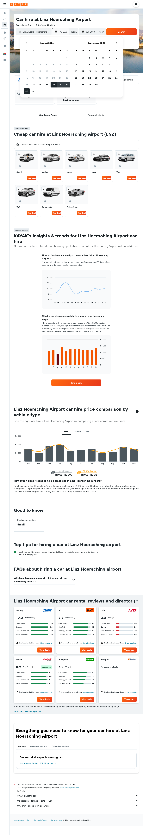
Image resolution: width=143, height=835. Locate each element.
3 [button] (33, 64)
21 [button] (60, 77)
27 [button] (53, 84)
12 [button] (47, 71)
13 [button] (54, 71)
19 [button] (47, 77)
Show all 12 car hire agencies (27, 711)
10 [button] (33, 71)
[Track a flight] (4, 38)
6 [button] (53, 64)
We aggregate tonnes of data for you (35, 800)
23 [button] (26, 84)
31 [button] (33, 91)
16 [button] (27, 77)
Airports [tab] (22, 746)
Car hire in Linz (56, 820)
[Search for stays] (4, 18)
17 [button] (33, 77)
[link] (76, 382)
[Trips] (4, 46)
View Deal (32, 178)
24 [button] (33, 84)
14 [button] (60, 71)
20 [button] (53, 77)
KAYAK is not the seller (27, 795)
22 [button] (67, 77)
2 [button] (26, 64)
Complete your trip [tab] (38, 746)
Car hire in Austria (40, 820)
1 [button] (66, 57)
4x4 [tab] (87, 431)
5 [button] (46, 64)
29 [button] (67, 84)
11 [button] (40, 71)
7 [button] (60, 64)
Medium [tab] (77, 431)
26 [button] (47, 84)
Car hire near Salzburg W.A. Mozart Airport (38, 763)
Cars (28, 820)
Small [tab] (66, 431)
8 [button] (67, 64)
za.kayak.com (19, 820)
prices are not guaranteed (69, 788)
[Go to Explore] (4, 32)
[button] (5, 4)
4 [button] (40, 64)
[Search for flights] (4, 13)
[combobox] (24, 25)
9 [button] (26, 71)
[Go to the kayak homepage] (19, 4)
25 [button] (40, 84)
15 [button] (67, 71)
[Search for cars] (4, 24)
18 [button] (40, 77)
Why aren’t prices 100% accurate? (33, 805)
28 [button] (60, 84)
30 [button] (26, 91)
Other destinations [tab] (60, 746)
